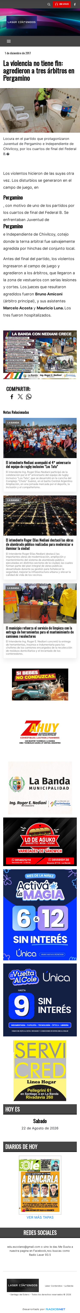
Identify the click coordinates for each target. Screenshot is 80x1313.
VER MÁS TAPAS (40, 1217)
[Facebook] (74, 4)
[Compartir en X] (20, 396)
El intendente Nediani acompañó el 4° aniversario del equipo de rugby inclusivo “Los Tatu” (38, 465)
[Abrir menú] (8, 41)
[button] (48, 4)
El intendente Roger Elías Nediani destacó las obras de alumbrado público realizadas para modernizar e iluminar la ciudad (39, 544)
